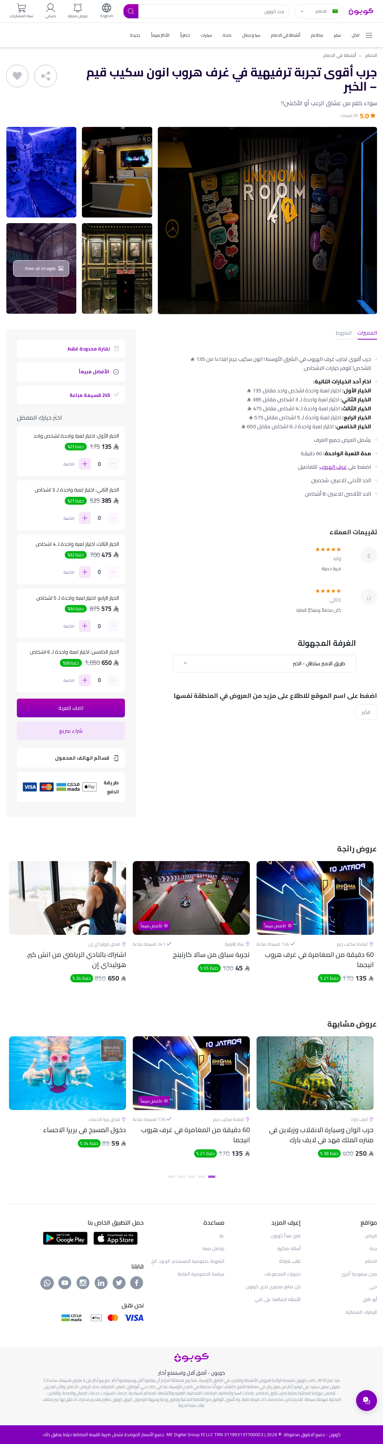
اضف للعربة (70, 708)
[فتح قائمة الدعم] (366, 1400)
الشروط (344, 333)
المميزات (367, 333)
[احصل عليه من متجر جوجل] (65, 1237)
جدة (373, 1248)
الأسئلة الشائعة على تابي (277, 1299)
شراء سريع (71, 731)
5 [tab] (171, 1177)
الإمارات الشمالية (361, 1312)
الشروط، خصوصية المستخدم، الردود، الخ (187, 1261)
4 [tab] (181, 1177)
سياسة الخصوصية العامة (201, 1274)
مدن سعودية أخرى (359, 1274)
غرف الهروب (333, 467)
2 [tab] (201, 1177)
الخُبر (366, 712)
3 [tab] (191, 1177)
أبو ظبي (369, 1299)
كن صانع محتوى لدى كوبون (273, 1286)
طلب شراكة (290, 1261)
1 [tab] (211, 1177)
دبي (373, 1286)
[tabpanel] (315, 928)
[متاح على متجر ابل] (116, 1237)
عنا (222, 1235)
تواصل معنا (213, 1248)
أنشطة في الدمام (339, 55)
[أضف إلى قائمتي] (17, 76)
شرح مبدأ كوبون (285, 1235)
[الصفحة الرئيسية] (361, 10)
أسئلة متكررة (289, 1248)
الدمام (371, 55)
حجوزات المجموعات (282, 1274)
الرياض (371, 1235)
